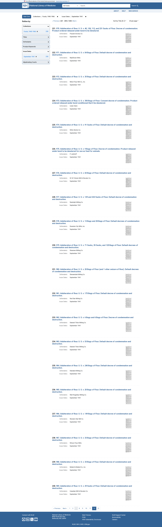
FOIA (83, 517)
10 (86, 508)
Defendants (27, 42)
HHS (81, 524)
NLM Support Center (119, 515)
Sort (119, 21)
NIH (77, 524)
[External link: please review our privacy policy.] (23, 519)
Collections (27, 26)
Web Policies (86, 515)
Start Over (26, 16)
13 (98, 508)
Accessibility (116, 517)
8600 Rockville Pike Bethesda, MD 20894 (59, 517)
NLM (73, 524)
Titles (25, 37)
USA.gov (87, 524)
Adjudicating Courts (30, 62)
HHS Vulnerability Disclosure (91, 519)
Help (124, 11)
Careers (114, 519)
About (116, 11)
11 (90, 508)
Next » (75, 21)
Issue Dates (27, 51)
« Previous (55, 21)
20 (133, 21)
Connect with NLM (28, 515)
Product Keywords (29, 47)
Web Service (133, 11)
